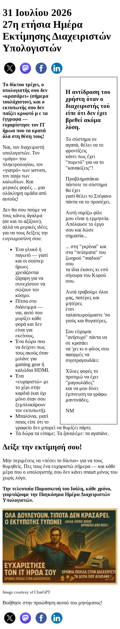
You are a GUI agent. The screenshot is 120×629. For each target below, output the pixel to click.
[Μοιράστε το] (10, 73)
